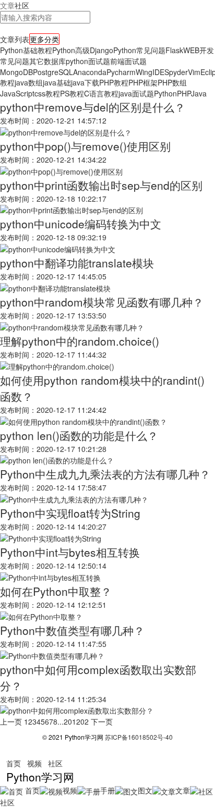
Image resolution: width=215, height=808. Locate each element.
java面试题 (136, 93)
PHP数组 (172, 82)
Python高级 (71, 50)
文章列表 (14, 39)
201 (70, 721)
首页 (13, 763)
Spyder (176, 72)
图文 (145, 790)
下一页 (102, 721)
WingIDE (150, 72)
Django (101, 50)
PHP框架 (143, 82)
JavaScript (17, 93)
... (60, 721)
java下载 (85, 82)
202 (82, 721)
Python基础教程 (26, 50)
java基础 (57, 82)
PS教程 (72, 93)
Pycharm (121, 72)
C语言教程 (101, 93)
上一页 (11, 721)
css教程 (47, 93)
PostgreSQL (53, 72)
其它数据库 (47, 61)
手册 (107, 790)
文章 (7, 5)
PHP (184, 93)
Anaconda (89, 72)
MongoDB (16, 72)
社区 (22, 5)
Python (165, 93)
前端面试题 (128, 61)
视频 (34, 763)
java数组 (29, 82)
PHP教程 (113, 82)
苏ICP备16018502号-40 (139, 736)
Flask (174, 50)
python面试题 (88, 61)
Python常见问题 (139, 50)
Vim (194, 72)
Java (199, 93)
